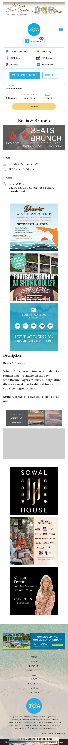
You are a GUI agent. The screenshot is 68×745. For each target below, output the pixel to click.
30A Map (14, 64)
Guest (47, 95)
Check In (10, 95)
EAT (34, 675)
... (15, 98)
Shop (34, 657)
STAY (34, 679)
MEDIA (34, 688)
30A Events (46, 58)
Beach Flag (46, 51)
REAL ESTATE (34, 683)
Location (10, 85)
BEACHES (34, 666)
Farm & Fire (16, 184)
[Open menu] (61, 29)
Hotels (50, 75)
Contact (34, 692)
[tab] (24, 75)
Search (34, 106)
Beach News (47, 64)
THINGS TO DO (34, 670)
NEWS (34, 661)
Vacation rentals (24, 75)
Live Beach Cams (18, 51)
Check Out (29, 95)
